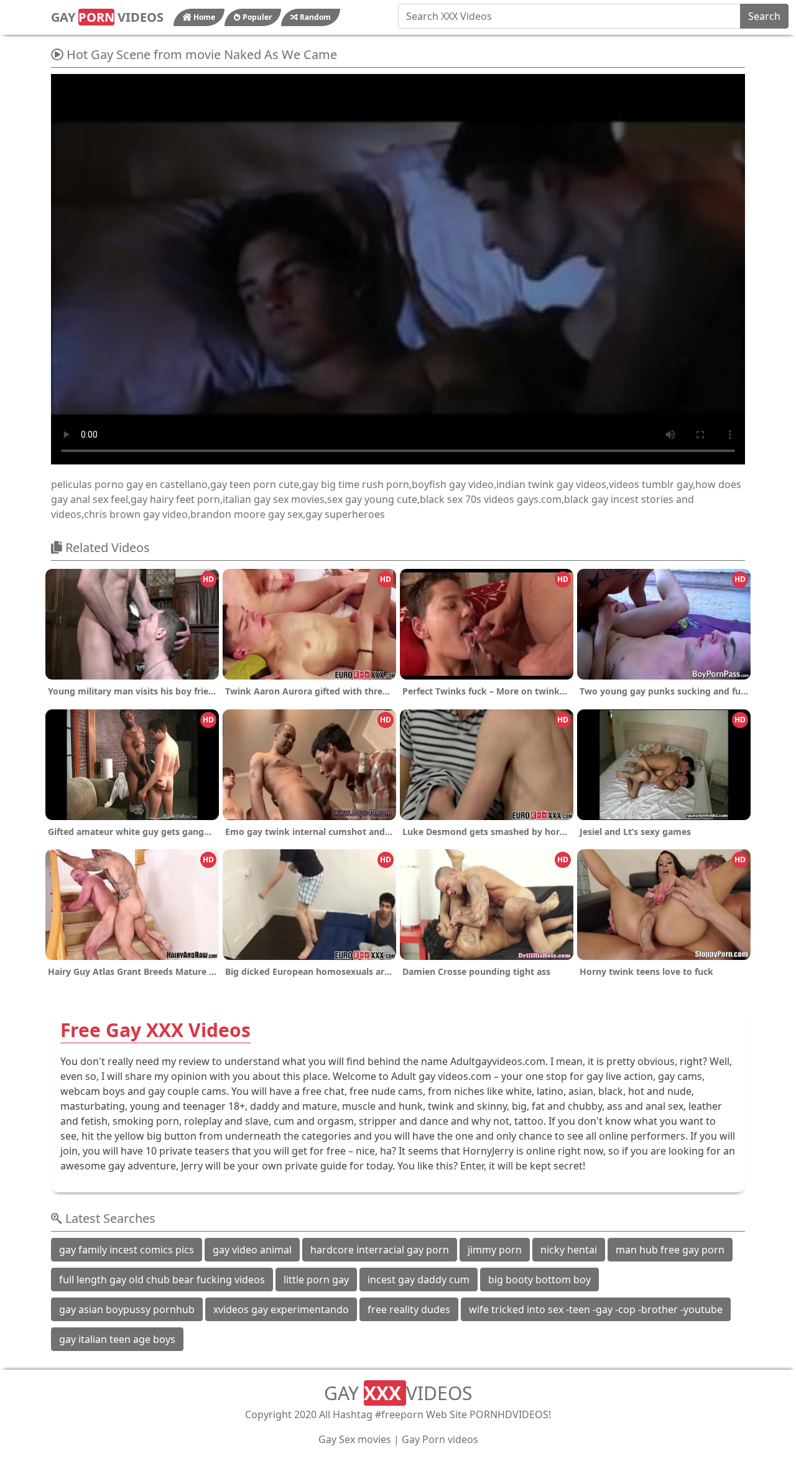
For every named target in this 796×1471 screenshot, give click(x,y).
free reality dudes (409, 1309)
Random (314, 17)
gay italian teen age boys (117, 1339)
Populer (256, 17)
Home (203, 17)
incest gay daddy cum (419, 1279)
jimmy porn (495, 1250)
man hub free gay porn (670, 1250)
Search (764, 16)
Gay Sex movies (354, 1439)
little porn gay (316, 1279)
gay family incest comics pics (126, 1250)
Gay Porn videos (440, 1439)
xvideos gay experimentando (281, 1309)
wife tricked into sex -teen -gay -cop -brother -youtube (596, 1309)
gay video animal (252, 1250)
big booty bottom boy (539, 1279)
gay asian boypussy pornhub (127, 1309)
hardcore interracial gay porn (379, 1250)
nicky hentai (568, 1250)
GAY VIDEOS (107, 17)
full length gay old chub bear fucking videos (162, 1279)
